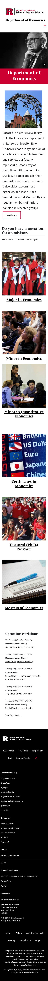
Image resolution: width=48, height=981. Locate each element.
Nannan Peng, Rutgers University (19, 647)
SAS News (23, 750)
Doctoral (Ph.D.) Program (24, 546)
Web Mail (4, 886)
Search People (23, 758)
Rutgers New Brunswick (9, 778)
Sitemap (11, 940)
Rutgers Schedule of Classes (10, 797)
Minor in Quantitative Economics (24, 413)
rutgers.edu (38, 750)
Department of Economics (25, 20)
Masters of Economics (24, 607)
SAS (10, 758)
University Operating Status (10, 855)
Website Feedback (34, 933)
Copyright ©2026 (9, 970)
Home (7, 933)
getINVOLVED (5, 806)
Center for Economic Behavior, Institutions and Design (19, 876)
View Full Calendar (13, 715)
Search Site (25, 940)
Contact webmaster (31, 973)
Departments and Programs (10, 828)
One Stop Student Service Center (12, 801)
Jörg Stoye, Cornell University (18, 693)
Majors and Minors (7, 824)
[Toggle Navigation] (45, 26)
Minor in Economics (24, 358)
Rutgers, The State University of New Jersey (30, 970)
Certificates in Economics (24, 483)
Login (37, 940)
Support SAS (5, 842)
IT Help (18, 933)
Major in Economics (24, 299)
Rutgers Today (6, 783)
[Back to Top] (42, 974)
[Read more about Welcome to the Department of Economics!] (25, 109)
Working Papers (6, 881)
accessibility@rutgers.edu (12, 962)
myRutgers (4, 787)
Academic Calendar (7, 792)
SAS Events (8, 750)
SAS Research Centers (8, 833)
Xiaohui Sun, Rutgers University (19, 708)
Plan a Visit (4, 810)
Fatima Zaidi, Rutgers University (19, 661)
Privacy (3, 862)
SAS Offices (4, 837)
